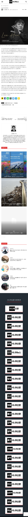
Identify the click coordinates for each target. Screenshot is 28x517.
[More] (18, 13)
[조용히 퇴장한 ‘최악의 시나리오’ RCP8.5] (14, 164)
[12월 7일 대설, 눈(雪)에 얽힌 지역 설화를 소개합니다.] (5, 286)
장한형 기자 (7, 9)
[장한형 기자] (2, 9)
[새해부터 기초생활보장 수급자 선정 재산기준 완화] (5, 277)
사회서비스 (11, 248)
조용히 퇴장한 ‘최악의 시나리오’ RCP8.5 (14, 176)
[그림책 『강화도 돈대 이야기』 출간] (14, 221)
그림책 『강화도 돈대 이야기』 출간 (14, 233)
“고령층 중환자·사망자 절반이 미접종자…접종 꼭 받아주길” (7, 119)
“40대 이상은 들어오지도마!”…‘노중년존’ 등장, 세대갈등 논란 (21, 119)
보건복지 (11, 257)
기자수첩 (14, 174)
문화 (14, 231)
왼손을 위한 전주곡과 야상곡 (6, 104)
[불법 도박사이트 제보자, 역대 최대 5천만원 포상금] (5, 250)
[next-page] (4, 237)
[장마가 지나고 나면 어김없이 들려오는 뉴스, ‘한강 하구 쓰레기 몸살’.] (14, 192)
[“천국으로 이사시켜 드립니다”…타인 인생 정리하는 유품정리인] (5, 259)
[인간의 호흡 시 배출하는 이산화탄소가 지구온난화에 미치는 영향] (5, 268)
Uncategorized (5, 5)
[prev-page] (2, 237)
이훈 (13, 104)
